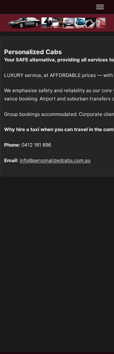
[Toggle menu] (100, 7)
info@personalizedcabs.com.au (55, 160)
